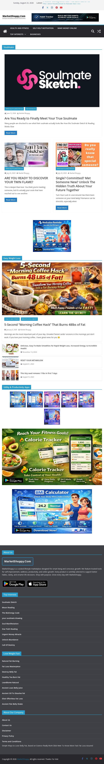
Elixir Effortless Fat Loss (12, 698)
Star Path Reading (10, 629)
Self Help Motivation (43, 28)
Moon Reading (8, 607)
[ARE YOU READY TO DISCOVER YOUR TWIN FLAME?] (26, 155)
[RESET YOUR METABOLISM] (10, 362)
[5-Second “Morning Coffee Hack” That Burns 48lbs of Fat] (52, 288)
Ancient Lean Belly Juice (12, 688)
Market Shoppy (24, 113)
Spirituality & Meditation (14, 109)
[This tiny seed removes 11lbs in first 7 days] (10, 375)
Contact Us (7, 725)
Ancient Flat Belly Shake (12, 704)
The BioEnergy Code (10, 613)
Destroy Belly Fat (9, 672)
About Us (6, 720)
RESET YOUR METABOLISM (32, 360)
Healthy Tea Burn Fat (11, 677)
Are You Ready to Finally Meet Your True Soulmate (41, 118)
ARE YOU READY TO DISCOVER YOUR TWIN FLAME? (26, 180)
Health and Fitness (19, 28)
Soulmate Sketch (9, 602)
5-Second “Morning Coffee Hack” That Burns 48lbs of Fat (66, 3)
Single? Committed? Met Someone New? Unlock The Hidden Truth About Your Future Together (75, 184)
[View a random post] (99, 31)
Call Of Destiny (8, 645)
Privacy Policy (8, 736)
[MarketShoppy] (5, 31)
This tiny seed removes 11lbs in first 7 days (39, 373)
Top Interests (16, 34)
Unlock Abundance (10, 639)
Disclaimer (6, 730)
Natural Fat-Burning (10, 661)
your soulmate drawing (12, 618)
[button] (24, 34)
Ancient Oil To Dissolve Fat (13, 693)
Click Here (57, 745)
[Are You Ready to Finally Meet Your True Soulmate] (52, 80)
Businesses (35, 34)
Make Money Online (67, 28)
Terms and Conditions (11, 741)
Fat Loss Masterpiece (11, 666)
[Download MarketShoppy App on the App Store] (37, 583)
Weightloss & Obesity (29, 319)
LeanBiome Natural (10, 682)
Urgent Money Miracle (11, 634)
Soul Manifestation (10, 623)
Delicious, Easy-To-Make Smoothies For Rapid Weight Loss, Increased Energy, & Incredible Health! (59, 347)
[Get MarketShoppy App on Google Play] (14, 584)
